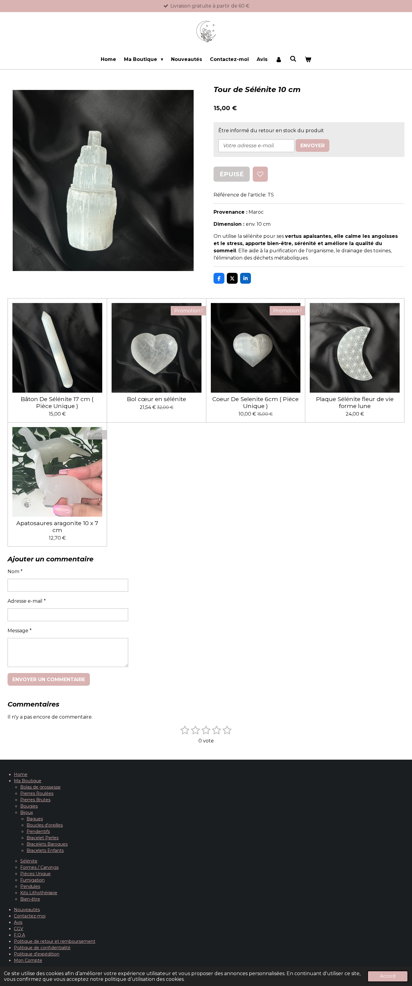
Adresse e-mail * (27, 601)
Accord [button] (387, 976)
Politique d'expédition (36, 954)
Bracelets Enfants (45, 850)
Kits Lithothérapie (38, 892)
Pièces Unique (35, 873)
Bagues (35, 819)
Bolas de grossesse (40, 787)
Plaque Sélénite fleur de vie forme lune (355, 402)
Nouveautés (27, 909)
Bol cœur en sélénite (156, 399)
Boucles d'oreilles (45, 825)
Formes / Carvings (39, 867)
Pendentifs (38, 831)
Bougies (29, 806)
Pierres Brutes (35, 800)
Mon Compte (28, 960)
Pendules (30, 886)
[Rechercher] (293, 58)
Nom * (15, 571)
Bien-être (30, 899)
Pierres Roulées (36, 793)
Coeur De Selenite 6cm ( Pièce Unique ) (255, 402)
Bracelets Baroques (47, 844)
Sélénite (28, 861)
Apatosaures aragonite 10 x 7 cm (57, 526)
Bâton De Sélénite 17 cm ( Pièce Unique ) (57, 402)
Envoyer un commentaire (48, 679)
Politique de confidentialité (42, 947)
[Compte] (278, 59)
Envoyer (312, 145)
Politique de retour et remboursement (54, 941)
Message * (20, 630)
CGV (18, 928)
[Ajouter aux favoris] (260, 174)
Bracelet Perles (43, 838)
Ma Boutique (27, 780)
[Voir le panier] (307, 59)
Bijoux (26, 812)
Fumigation (32, 880)
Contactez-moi (30, 916)
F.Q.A (19, 935)
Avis (18, 922)
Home (20, 774)
